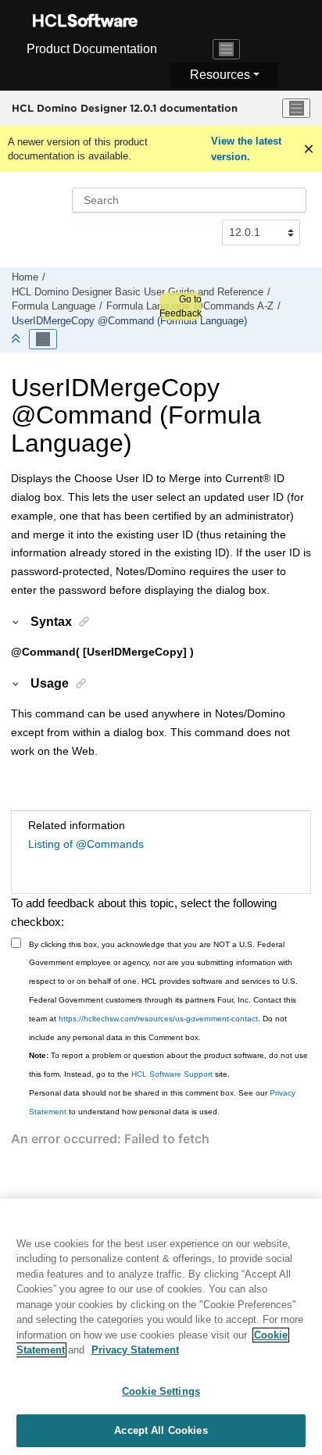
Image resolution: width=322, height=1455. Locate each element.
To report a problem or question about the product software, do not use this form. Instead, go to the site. (168, 1064)
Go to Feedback (180, 306)
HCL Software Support (172, 1074)
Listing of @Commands (86, 844)
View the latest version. (246, 149)
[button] (16, 621)
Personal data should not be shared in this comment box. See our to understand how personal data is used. (162, 1102)
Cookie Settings (161, 1391)
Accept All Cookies (160, 1430)
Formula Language (53, 306)
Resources (220, 74)
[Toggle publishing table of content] (43, 339)
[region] (161, 1327)
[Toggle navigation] (227, 49)
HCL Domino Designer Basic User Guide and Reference (137, 292)
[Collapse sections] (17, 340)
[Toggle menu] (296, 108)
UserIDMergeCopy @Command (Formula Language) (129, 321)
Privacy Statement (135, 1350)
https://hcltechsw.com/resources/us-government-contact (158, 1018)
